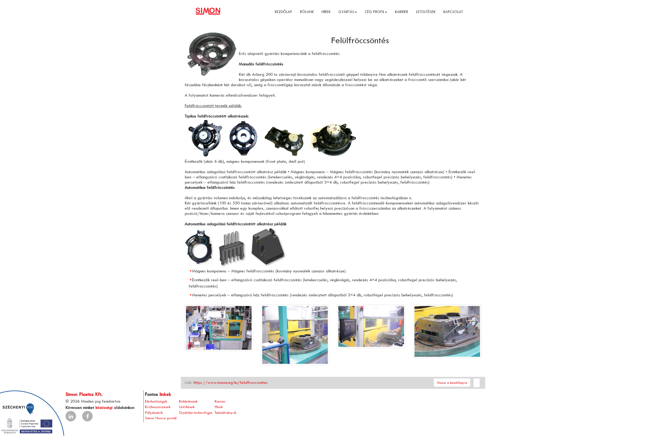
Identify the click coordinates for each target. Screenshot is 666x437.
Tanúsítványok (225, 412)
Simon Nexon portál (160, 418)
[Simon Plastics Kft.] (210, 10)
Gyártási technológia (195, 412)
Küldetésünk (188, 401)
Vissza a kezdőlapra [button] (452, 382)
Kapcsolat (453, 11)
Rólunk (307, 11)
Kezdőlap (283, 11)
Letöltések (426, 11)
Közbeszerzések (158, 406)
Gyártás (346, 11)
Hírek (326, 11)
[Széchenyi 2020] (32, 412)
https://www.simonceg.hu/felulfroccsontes (231, 382)
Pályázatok (154, 412)
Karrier (401, 11)
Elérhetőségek (156, 401)
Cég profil (375, 11)
